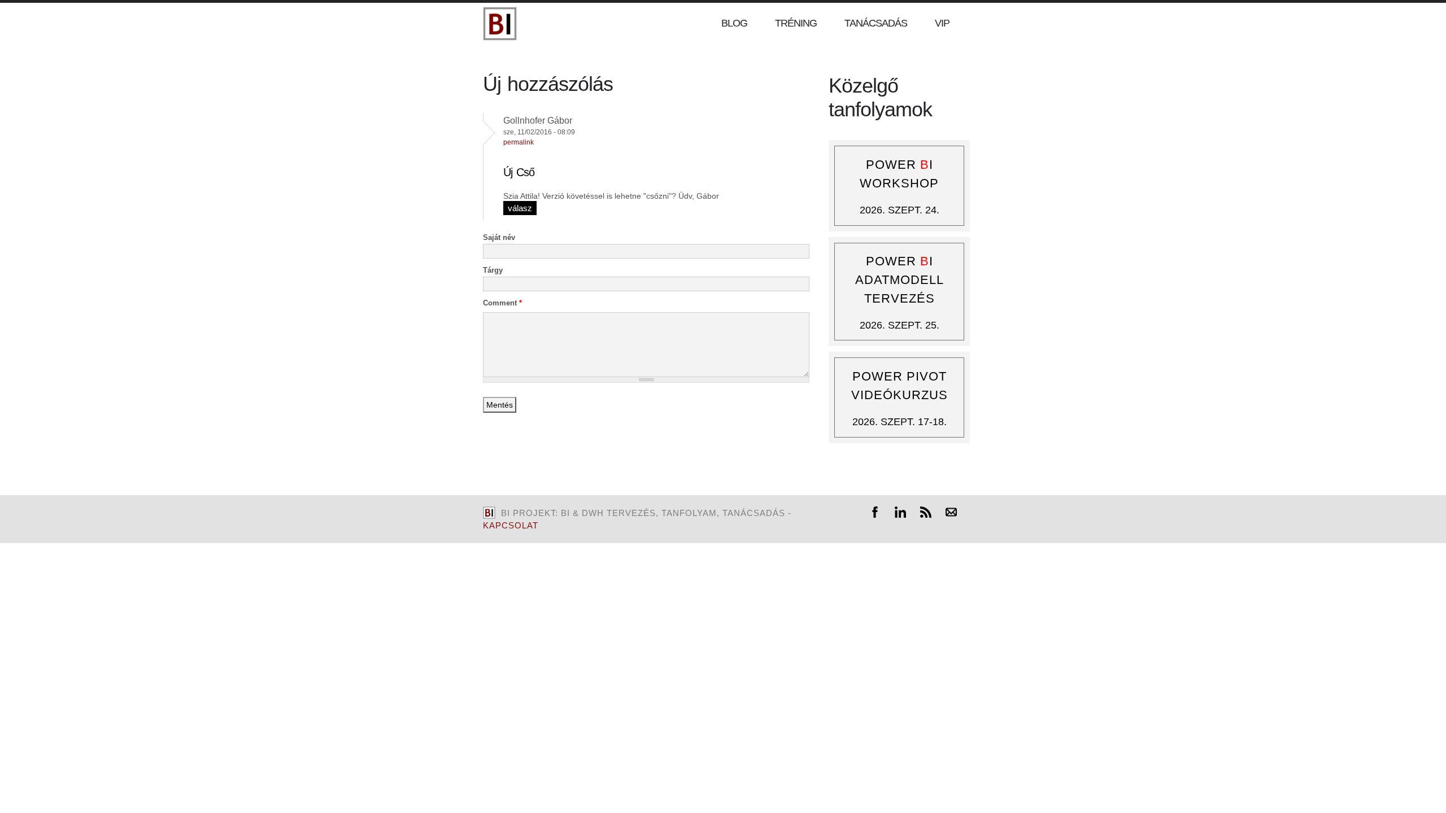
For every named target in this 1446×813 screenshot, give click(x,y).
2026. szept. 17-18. (899, 421)
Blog (734, 23)
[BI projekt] (500, 37)
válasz (520, 208)
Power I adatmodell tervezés (899, 279)
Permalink (518, 142)
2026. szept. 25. (899, 325)
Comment (502, 303)
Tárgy (493, 270)
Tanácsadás (875, 23)
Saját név (499, 237)
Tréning (796, 23)
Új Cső (518, 172)
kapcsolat (510, 525)
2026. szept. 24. (899, 210)
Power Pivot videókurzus (899, 385)
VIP (942, 23)
